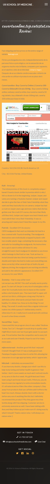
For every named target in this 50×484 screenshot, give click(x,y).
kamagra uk (13, 54)
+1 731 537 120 (25, 437)
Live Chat (42, 441)
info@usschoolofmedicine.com (18, 441)
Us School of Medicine (18, 4)
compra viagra (35, 69)
